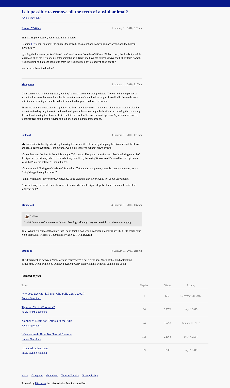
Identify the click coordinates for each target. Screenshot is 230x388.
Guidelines (52, 375)
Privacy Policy (90, 375)
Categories (37, 375)
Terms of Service (70, 375)
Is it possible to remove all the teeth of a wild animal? (75, 11)
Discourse (40, 383)
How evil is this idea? (35, 348)
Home (25, 375)
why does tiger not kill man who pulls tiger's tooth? (53, 293)
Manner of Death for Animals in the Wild (47, 320)
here (33, 43)
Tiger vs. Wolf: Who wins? (38, 307)
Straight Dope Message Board (18, 3)
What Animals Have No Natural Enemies (47, 334)
